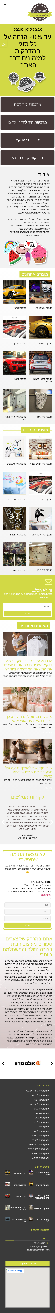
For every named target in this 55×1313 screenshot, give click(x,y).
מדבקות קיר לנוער (42, 1109)
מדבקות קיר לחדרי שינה (39, 1149)
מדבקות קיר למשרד (41, 1135)
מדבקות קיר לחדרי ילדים (39, 1104)
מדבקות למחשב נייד (40, 1113)
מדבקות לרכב (43, 1127)
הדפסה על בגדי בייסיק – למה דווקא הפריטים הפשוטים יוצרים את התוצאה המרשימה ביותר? (28, 665)
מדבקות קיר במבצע (41, 1158)
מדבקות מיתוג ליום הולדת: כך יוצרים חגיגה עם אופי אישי (29, 719)
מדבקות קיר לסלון (42, 1131)
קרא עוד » (47, 681)
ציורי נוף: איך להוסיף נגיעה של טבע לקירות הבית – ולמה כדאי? (28, 772)
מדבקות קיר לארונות (40, 1153)
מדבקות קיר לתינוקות (40, 1095)
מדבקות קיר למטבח (41, 1140)
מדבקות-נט (46, 895)
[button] (3, 43)
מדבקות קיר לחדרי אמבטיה (37, 1091)
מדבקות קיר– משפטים (39, 1145)
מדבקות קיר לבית (42, 1122)
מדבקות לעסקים (42, 1118)
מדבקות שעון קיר (42, 1100)
